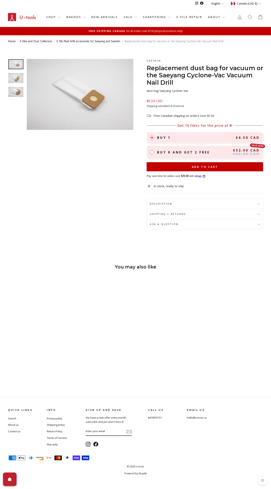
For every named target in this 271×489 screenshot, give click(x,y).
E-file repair (189, 17)
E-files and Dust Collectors (36, 41)
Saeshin (154, 60)
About (215, 17)
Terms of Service (57, 438)
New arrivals (104, 17)
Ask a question (164, 224)
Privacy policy (54, 418)
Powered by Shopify (135, 473)
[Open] (9, 479)
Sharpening (155, 17)
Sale (129, 17)
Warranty (52, 444)
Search (12, 418)
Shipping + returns (168, 214)
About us (13, 425)
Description (161, 203)
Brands (74, 17)
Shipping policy (56, 425)
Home (11, 41)
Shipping (152, 106)
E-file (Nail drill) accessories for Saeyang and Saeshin (88, 41)
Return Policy (54, 431)
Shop (51, 17)
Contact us (14, 431)
